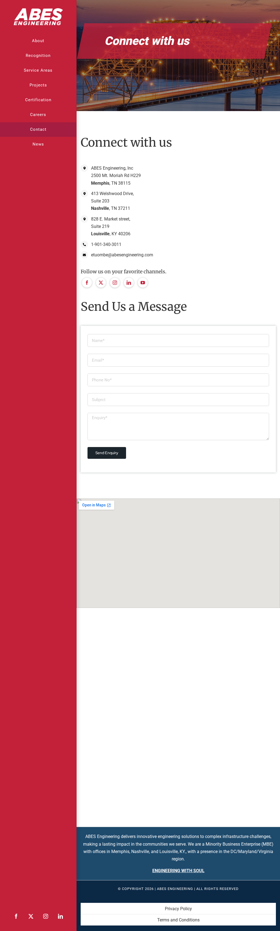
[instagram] (115, 283)
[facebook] (87, 283)
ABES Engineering (175, 889)
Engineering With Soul (178, 870)
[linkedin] (129, 283)
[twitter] (101, 283)
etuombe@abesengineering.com (122, 254)
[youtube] (143, 283)
